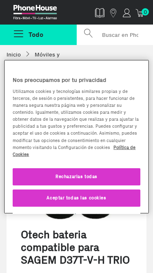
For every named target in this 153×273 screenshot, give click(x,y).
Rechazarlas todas (76, 176)
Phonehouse (41, 14)
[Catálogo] (99, 12)
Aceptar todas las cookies (76, 197)
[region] (76, 136)
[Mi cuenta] (126, 12)
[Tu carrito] (140, 12)
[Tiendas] (113, 12)
